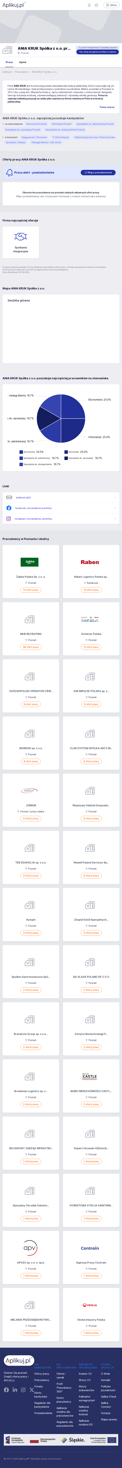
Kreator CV (85, 1373)
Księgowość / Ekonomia (34, 137)
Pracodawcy (21, 71)
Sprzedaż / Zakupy (16, 142)
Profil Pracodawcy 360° (64, 1387)
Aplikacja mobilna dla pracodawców (65, 1411)
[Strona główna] (14, 5)
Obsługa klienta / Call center (46, 142)
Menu (113, 5)
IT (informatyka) (61, 137)
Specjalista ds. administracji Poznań (95, 124)
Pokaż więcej (107, 107)
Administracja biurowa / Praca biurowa (95, 137)
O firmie (105, 1373)
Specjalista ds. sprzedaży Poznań (22, 129)
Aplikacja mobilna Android (84, 1410)
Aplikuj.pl (7, 71)
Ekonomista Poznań (36, 124)
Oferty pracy (41, 1373)
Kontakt (105, 1380)
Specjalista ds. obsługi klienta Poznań (65, 129)
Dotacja (105, 1413)
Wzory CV (85, 1380)
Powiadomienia (43, 1413)
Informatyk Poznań (61, 124)
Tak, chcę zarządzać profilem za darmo (97, 52)
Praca (9, 62)
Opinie (22, 62)
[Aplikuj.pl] (19, 1360)
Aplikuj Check (108, 1396)
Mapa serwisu (109, 1419)
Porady (38, 1386)
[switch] (98, 172)
